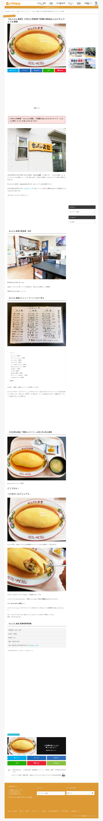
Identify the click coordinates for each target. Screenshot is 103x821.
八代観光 (51, 4)
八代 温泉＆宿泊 (64, 811)
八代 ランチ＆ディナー (14, 734)
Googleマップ (28, 188)
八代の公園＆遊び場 (60, 4)
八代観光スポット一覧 (15, 790)
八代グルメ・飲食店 (41, 4)
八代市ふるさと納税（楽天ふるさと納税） (21, 797)
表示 (38, 108)
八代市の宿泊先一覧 (15, 794)
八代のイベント (35, 811)
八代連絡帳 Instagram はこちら (52, 7)
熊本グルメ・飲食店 (24, 811)
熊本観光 (79, 4)
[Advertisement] (36, 89)
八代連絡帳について (88, 4)
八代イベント (71, 4)
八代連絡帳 (83, 815)
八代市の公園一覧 (14, 792)
